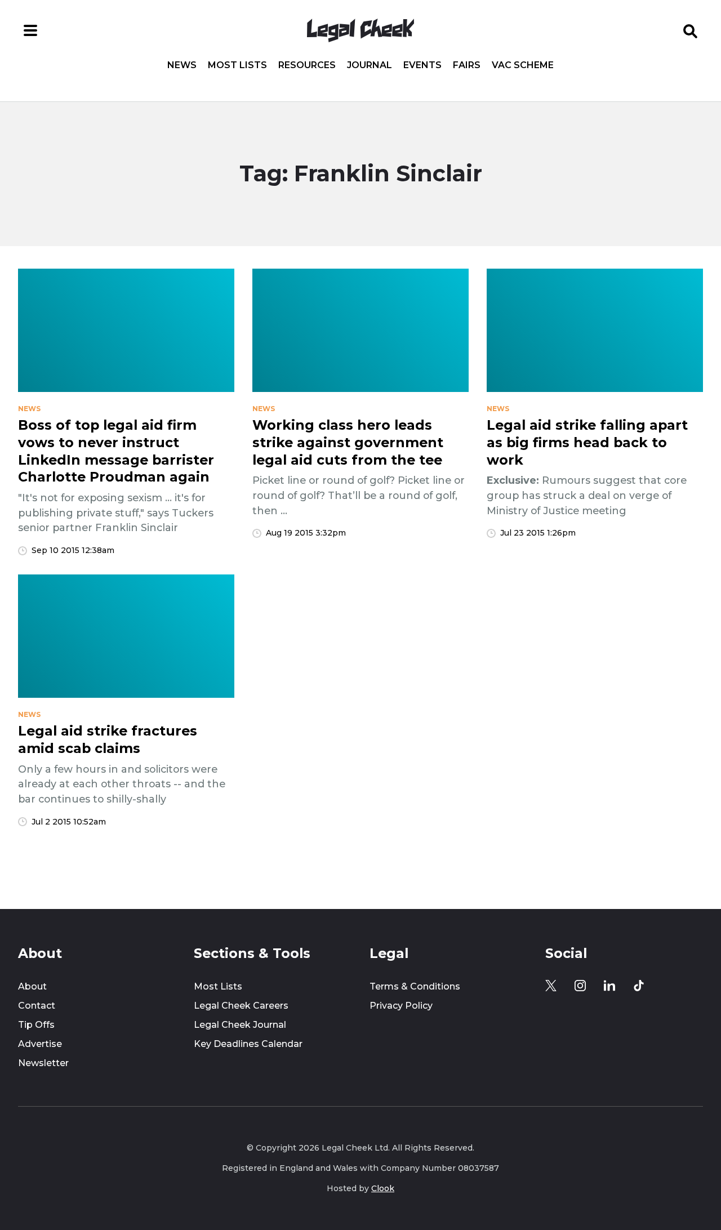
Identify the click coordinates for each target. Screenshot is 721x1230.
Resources (307, 65)
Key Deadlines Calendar (248, 1044)
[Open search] (690, 30)
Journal (369, 65)
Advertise (40, 1044)
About (32, 986)
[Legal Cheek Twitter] (551, 985)
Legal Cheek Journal (240, 1024)
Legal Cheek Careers (241, 1005)
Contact (36, 1005)
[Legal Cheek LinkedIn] (609, 985)
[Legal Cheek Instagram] (580, 985)
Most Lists (237, 65)
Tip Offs (36, 1024)
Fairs (466, 65)
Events (422, 65)
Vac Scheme (523, 65)
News (182, 65)
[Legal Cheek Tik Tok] (638, 985)
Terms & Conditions (415, 986)
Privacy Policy (401, 1005)
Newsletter (43, 1063)
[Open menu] (30, 30)
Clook (382, 1188)
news (29, 408)
